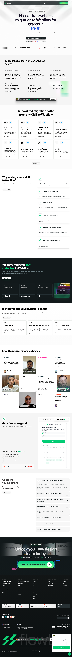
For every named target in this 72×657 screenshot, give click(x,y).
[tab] (46, 419)
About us (65, 581)
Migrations (50, 590)
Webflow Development (6, 581)
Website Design (5, 589)
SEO (3, 592)
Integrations (50, 592)
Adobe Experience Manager (23, 581)
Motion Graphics (5, 590)
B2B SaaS (35, 587)
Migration (4, 585)
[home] (7, 3)
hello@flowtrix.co (61, 627)
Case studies (50, 585)
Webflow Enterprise (6, 587)
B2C (33, 583)
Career (64, 583)
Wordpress (20, 594)
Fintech (34, 592)
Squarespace (20, 583)
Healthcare (35, 590)
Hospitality (35, 594)
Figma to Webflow (6, 583)
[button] (27, 3)
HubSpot (19, 589)
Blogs (49, 581)
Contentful (20, 587)
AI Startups (35, 581)
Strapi (19, 585)
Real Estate (35, 589)
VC (33, 585)
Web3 (34, 598)
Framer (19, 592)
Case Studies (21, 3)
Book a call (53, 99)
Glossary (50, 589)
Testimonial (50, 583)
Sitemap (65, 585)
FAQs (49, 587)
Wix (18, 590)
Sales (34, 596)
